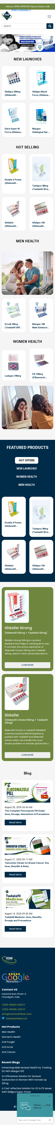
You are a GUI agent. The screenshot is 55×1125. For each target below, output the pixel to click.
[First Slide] (22, 50)
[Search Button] (49, 26)
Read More (15, 822)
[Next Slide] (51, 43)
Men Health (8, 1032)
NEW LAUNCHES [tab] (27, 468)
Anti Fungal (8, 1042)
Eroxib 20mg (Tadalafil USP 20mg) (12, 326)
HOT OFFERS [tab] (26, 460)
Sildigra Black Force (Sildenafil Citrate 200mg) (41, 93)
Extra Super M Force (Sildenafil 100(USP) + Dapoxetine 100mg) (14, 130)
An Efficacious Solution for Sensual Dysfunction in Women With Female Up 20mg (24, 1079)
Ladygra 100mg (13, 376)
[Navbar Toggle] (49, 16)
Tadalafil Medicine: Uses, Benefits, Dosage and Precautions (23, 919)
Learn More (28, 665)
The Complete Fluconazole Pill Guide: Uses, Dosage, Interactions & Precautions (27, 812)
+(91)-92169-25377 (13, 1009)
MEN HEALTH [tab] (26, 484)
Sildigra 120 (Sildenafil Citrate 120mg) (40, 224)
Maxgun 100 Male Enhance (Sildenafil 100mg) (39, 326)
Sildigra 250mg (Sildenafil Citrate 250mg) (12, 93)
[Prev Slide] (4, 43)
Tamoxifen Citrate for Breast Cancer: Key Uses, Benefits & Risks (27, 865)
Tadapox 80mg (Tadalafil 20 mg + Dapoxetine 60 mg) (41, 187)
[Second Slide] (27, 50)
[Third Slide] (33, 50)
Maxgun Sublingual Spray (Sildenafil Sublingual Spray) (41, 130)
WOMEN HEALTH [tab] (26, 476)
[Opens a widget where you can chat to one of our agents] (35, 1108)
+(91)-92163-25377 (13, 1004)
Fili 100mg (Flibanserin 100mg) (38, 376)
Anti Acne (7, 1047)
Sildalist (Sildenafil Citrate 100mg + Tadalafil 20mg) (13, 224)
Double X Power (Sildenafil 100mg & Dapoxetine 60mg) (13, 181)
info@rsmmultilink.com (17, 1014)
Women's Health (11, 1037)
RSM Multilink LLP (16, 1018)
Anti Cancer (9, 1052)
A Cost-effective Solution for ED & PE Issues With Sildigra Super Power (27, 1090)
